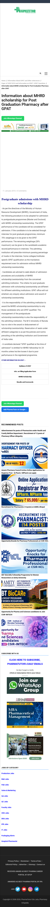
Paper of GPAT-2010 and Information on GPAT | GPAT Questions (23, 83)
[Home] (25, 10)
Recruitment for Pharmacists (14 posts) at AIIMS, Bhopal (23, 507)
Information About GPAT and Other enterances (24, 81)
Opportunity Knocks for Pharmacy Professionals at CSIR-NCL (24, 541)
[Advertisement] (25, 42)
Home (3, 81)
